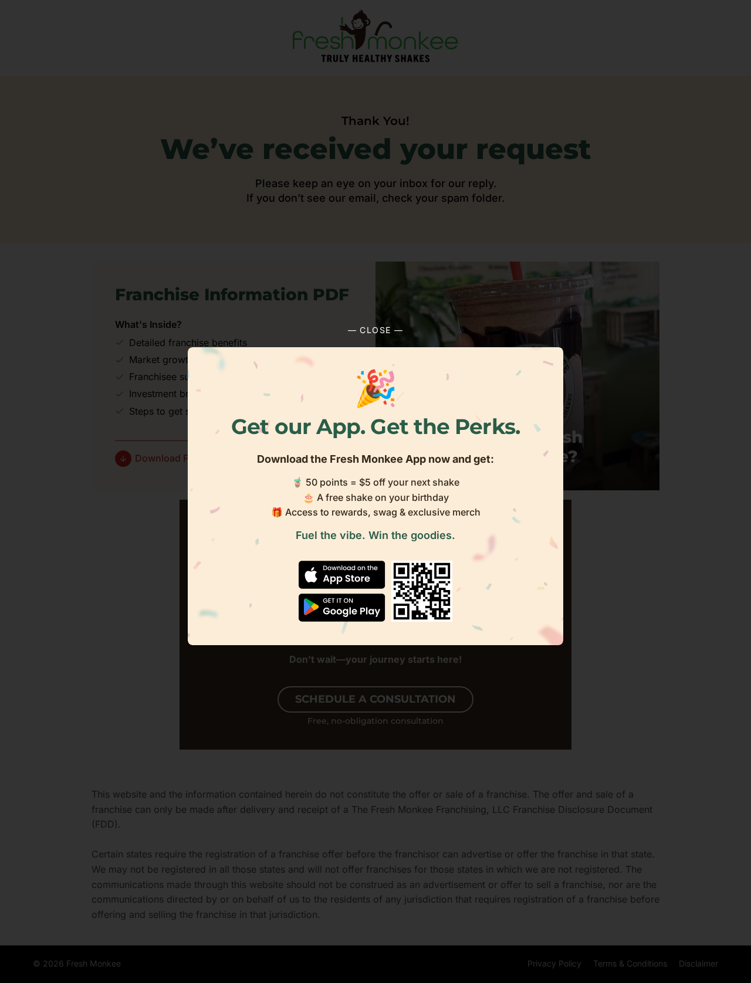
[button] (375, 330)
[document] (375, 491)
